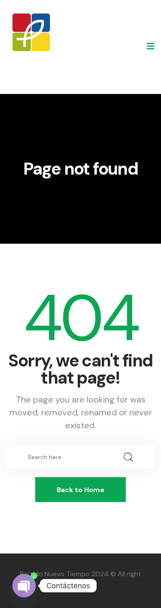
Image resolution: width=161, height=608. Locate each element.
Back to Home (80, 489)
